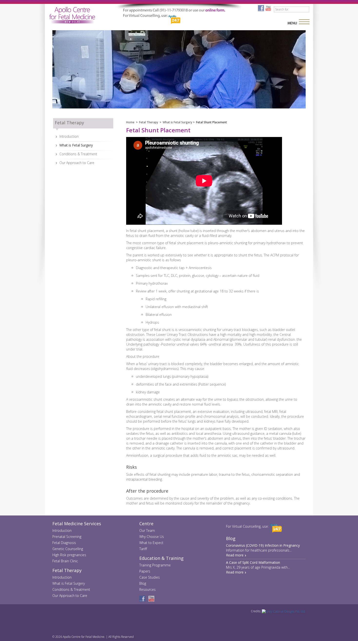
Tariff (143, 548)
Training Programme (155, 565)
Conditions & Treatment (78, 154)
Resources (147, 589)
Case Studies (149, 577)
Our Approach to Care (76, 162)
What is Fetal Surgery (76, 145)
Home (130, 122)
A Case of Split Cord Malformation (253, 562)
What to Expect (151, 542)
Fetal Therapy (148, 122)
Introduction (69, 136)
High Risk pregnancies (69, 555)
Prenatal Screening (66, 536)
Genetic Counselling (67, 548)
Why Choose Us (151, 536)
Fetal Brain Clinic (65, 561)
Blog (142, 583)
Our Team (147, 530)
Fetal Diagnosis (64, 542)
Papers (144, 571)
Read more (235, 555)
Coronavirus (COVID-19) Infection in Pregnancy (263, 545)
